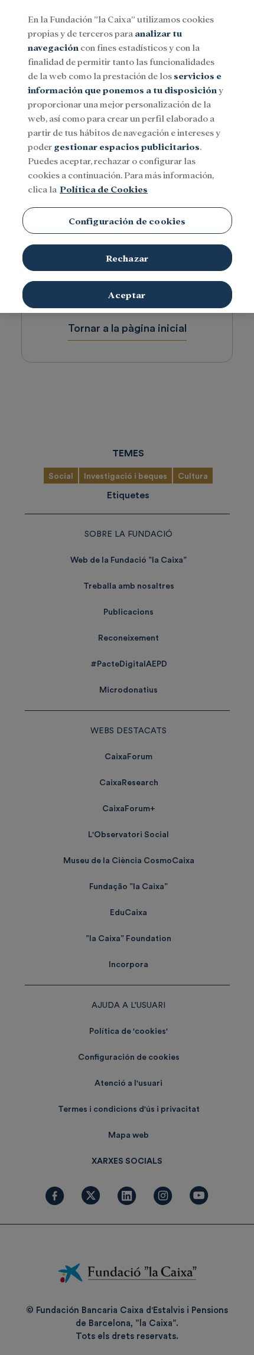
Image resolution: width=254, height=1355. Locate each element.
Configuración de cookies (127, 220)
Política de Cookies (104, 188)
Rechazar (127, 257)
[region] (127, 156)
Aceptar (126, 294)
